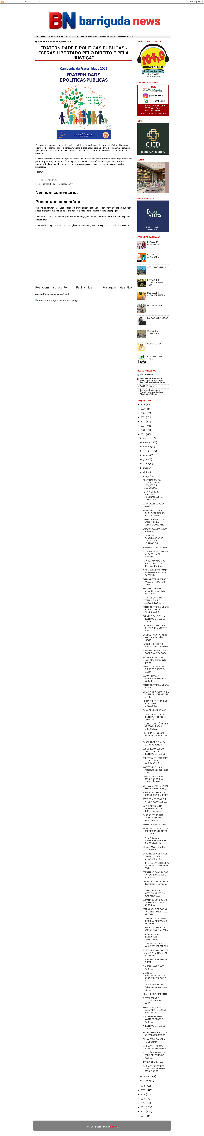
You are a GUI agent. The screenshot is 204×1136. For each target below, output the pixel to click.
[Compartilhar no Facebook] (53, 180)
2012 (143, 1111)
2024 (143, 413)
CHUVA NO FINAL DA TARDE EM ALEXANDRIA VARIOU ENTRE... (156, 694)
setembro (148, 451)
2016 (143, 1094)
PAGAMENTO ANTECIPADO (155, 547)
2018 (143, 1086)
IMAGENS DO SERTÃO (153, 1062)
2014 (143, 1103)
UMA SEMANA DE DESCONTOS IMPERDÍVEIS (151, 937)
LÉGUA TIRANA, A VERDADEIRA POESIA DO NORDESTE (155, 678)
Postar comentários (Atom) (56, 294)
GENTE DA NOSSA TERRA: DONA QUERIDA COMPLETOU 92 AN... (155, 522)
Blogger (113, 1126)
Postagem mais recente (51, 287)
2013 (143, 1107)
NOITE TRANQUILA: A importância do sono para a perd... (155, 770)
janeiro (146, 1080)
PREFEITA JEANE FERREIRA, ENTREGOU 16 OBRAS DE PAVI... (156, 865)
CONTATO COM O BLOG (89, 36)
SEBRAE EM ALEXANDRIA (153, 332)
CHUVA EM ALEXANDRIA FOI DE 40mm (154, 848)
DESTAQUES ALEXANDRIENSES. (156, 294)
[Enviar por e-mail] (46, 180)
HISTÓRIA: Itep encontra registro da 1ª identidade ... (155, 735)
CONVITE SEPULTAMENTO (155, 994)
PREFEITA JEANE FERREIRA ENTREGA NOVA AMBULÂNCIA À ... (155, 760)
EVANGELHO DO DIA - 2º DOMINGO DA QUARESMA (155, 793)
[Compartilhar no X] (51, 180)
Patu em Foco (146, 374)
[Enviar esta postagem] (41, 180)
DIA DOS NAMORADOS (157, 318)
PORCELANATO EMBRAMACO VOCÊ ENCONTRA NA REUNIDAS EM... (153, 539)
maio (145, 468)
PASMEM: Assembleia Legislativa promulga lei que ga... (154, 660)
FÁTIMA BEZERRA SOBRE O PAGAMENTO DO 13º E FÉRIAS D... (155, 582)
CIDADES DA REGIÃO (107, 36)
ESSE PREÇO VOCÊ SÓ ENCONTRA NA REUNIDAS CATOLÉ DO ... (155, 751)
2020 (143, 430)
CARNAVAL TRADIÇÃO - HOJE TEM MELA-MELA (154, 1047)
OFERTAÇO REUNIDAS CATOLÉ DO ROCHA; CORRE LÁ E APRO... (153, 779)
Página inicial (84, 287)
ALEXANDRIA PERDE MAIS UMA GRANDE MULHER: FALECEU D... (155, 572)
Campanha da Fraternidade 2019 (57, 184)
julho (145, 459)
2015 (143, 1099)
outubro (147, 446)
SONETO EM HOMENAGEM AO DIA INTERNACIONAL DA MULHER (155, 953)
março (146, 476)
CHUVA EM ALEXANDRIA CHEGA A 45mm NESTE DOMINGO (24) (155, 628)
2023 (143, 417)
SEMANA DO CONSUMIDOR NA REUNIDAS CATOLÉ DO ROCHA (155, 875)
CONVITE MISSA (155, 343)
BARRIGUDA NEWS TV (125, 36)
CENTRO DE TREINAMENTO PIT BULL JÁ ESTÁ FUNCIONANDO (156, 609)
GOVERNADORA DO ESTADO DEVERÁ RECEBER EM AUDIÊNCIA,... (152, 484)
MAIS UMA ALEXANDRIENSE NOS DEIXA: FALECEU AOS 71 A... (155, 977)
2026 (143, 404)
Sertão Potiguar (147, 386)
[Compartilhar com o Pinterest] (55, 180)
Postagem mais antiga (117, 287)
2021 (143, 426)
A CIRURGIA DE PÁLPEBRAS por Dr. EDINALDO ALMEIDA (155, 554)
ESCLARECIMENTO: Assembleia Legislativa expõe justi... (154, 591)
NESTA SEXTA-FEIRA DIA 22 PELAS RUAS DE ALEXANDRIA (156, 703)
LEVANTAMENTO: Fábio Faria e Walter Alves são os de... (155, 987)
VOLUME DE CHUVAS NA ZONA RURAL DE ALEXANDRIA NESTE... (154, 600)
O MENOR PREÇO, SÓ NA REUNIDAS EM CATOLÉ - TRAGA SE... (155, 717)
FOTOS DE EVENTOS (56, 36)
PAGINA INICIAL (40, 36)
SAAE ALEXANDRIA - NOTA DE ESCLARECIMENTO (155, 1033)
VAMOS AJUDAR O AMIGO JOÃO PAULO (155, 530)
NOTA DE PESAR (155, 305)
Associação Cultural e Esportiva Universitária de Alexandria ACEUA (152, 392)
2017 (143, 1090)
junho (146, 463)
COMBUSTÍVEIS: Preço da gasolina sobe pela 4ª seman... (155, 637)
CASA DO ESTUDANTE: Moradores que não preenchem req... (153, 817)
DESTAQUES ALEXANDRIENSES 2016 (156, 282)
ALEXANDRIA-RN (72, 36)
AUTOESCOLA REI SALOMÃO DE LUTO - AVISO (153, 1000)
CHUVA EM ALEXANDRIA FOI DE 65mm (154, 1040)
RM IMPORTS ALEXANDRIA (153, 255)
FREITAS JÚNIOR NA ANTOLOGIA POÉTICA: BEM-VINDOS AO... (154, 893)
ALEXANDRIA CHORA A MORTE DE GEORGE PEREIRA (153, 1019)
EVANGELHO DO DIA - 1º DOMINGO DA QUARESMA (155, 928)
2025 (143, 409)
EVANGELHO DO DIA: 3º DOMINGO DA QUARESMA (155, 645)
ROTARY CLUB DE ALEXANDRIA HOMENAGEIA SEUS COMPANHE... (153, 496)
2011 (143, 1116)
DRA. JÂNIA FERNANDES (153, 243)
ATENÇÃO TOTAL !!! (156, 267)
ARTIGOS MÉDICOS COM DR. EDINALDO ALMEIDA (155, 800)
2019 (143, 434)
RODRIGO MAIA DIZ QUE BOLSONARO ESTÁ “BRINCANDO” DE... (154, 563)
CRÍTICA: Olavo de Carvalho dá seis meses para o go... (156, 787)
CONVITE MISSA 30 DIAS (154, 710)
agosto (146, 455)
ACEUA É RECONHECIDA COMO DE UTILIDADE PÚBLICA (154, 1055)
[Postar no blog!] (49, 180)
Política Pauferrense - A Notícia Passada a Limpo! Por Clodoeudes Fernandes (152, 380)
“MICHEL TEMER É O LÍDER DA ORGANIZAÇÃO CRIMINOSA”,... (155, 726)
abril (145, 472)
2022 (143, 421)
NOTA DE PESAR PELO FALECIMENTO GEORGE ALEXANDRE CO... (155, 1010)
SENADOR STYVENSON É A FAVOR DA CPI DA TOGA (155, 651)
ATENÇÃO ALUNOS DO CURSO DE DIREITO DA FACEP (154, 669)
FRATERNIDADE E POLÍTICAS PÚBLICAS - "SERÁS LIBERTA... (154, 840)
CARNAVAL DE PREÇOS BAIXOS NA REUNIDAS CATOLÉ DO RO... (154, 1068)
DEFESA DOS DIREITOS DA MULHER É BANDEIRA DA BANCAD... (155, 912)
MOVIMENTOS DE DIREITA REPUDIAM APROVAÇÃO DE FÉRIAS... (155, 921)
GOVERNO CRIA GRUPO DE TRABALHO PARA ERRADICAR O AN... (155, 856)
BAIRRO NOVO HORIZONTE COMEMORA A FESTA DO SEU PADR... (155, 831)
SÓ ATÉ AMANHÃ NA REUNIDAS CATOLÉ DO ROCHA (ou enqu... (154, 808)
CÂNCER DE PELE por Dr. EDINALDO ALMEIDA (154, 743)
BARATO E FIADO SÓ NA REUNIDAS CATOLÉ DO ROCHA (154, 619)
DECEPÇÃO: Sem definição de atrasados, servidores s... (155, 884)
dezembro (148, 438)
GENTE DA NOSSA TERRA (155, 824)
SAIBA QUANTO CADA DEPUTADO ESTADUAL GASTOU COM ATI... (154, 513)
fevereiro (147, 1076)
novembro (148, 442)
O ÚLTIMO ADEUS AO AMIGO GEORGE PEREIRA (155, 944)
